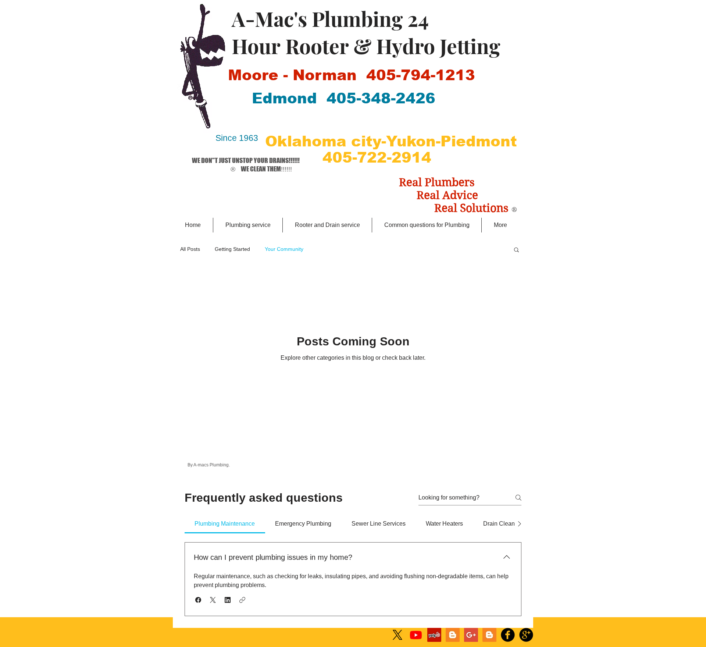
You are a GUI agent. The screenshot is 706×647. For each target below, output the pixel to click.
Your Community (284, 249)
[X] (397, 635)
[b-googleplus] (526, 635)
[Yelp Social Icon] (434, 635)
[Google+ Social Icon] (471, 635)
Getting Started (232, 249)
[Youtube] (416, 635)
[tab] (225, 523)
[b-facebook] (508, 635)
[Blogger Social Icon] (453, 635)
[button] (516, 250)
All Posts (190, 249)
